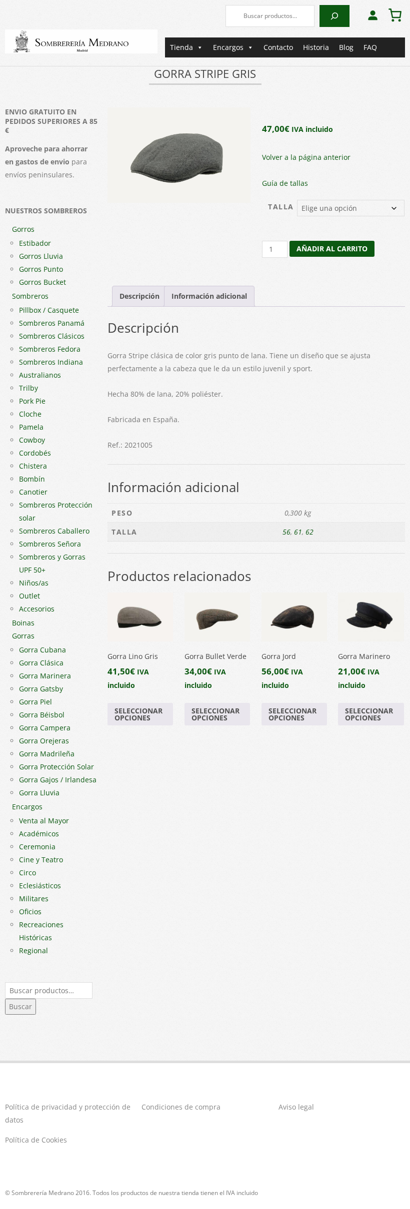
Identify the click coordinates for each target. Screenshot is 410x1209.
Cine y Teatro (41, 859)
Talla (281, 206)
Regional (33, 950)
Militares (33, 898)
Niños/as (33, 583)
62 (310, 532)
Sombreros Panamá (51, 323)
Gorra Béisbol (41, 714)
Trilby (28, 388)
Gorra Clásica (41, 662)
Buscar (20, 1006)
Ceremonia (37, 846)
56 (286, 532)
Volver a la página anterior (306, 157)
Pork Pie (32, 401)
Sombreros (30, 296)
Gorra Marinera (45, 675)
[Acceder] (372, 14)
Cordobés (35, 453)
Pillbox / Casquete (49, 310)
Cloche (30, 414)
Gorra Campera (44, 727)
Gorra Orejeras (44, 740)
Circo (27, 872)
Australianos (40, 375)
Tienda (181, 47)
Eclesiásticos (40, 885)
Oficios (30, 911)
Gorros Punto (41, 269)
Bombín (32, 479)
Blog (346, 47)
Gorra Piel (35, 701)
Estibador (35, 243)
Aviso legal (296, 1107)
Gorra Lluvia (39, 792)
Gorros (23, 229)
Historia (316, 47)
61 (298, 532)
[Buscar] (335, 16)
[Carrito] (395, 15)
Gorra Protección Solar (56, 766)
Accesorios (36, 608)
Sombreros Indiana (51, 362)
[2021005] (179, 155)
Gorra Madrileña (46, 753)
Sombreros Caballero (54, 531)
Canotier (33, 492)
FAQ (370, 47)
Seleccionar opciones (138, 714)
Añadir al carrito (332, 248)
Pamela (31, 427)
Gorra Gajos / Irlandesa (57, 779)
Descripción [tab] (140, 296)
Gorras (23, 635)
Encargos (228, 47)
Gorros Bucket (42, 282)
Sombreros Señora (50, 544)
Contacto (278, 47)
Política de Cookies (36, 1140)
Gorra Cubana (42, 649)
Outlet (29, 596)
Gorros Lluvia (41, 256)
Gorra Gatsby (41, 688)
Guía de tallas (285, 183)
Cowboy (32, 440)
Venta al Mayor (44, 820)
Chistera (33, 466)
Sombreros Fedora (49, 349)
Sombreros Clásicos (51, 336)
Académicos (39, 833)
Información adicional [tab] (209, 296)
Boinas (23, 622)
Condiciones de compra (181, 1107)
